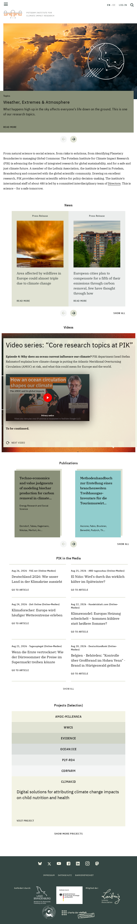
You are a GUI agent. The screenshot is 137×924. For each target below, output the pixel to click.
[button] (63, 139)
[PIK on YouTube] (59, 863)
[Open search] (131, 5)
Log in (123, 5)
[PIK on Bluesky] (40, 863)
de (114, 5)
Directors (114, 183)
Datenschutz (65, 875)
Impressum (49, 875)
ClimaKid (68, 782)
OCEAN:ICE (68, 749)
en (108, 5)
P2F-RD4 (68, 760)
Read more (10, 25)
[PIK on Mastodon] (97, 863)
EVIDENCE (68, 738)
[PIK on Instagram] (87, 863)
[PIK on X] (49, 863)
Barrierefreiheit (84, 875)
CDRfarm (68, 771)
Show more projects (68, 833)
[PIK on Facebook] (69, 863)
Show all (119, 313)
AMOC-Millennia (68, 716)
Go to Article (20, 589)
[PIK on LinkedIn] (78, 863)
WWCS (68, 727)
